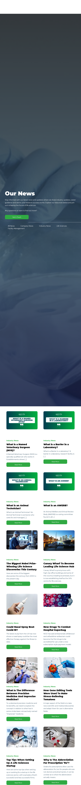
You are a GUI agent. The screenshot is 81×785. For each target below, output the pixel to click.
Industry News (45, 226)
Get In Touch (16, 217)
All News (11, 226)
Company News (27, 226)
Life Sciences (62, 226)
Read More (18, 465)
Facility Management (16, 228)
